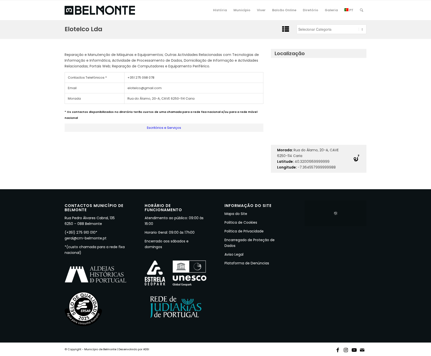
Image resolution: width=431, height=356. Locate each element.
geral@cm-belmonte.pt (86, 238)
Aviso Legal (233, 254)
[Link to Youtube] (354, 349)
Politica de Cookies (240, 222)
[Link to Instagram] (346, 349)
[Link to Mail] (362, 349)
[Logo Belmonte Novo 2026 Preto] (100, 10)
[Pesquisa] (361, 10)
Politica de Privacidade (244, 231)
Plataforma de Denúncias (246, 263)
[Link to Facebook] (337, 349)
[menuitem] (220, 10)
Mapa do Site (235, 213)
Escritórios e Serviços (164, 128)
